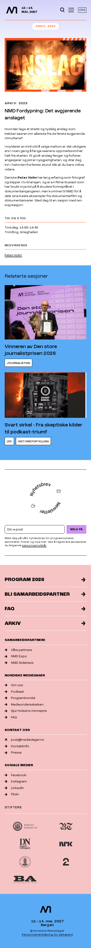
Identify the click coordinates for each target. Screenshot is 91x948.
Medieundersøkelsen (27, 704)
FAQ (9, 608)
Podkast (17, 691)
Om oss (17, 685)
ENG (82, 9)
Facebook (18, 775)
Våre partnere (21, 650)
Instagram (19, 781)
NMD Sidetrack (22, 662)
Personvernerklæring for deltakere (47, 934)
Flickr (15, 794)
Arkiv (41, 26)
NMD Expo (19, 656)
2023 (51, 26)
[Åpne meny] (71, 10)
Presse (16, 752)
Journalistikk (18, 363)
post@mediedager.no (27, 739)
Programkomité (23, 698)
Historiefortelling (33, 441)
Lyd (9, 441)
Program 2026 (24, 579)
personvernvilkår (34, 545)
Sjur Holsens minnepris (29, 711)
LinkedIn (17, 788)
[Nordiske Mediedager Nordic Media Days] (45, 909)
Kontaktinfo (20, 746)
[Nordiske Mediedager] (12, 10)
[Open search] (62, 10)
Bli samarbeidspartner (37, 594)
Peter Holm (13, 255)
